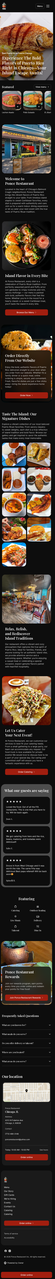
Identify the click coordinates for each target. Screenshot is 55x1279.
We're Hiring (10, 1198)
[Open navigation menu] (47, 6)
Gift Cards (9, 1195)
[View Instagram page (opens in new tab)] (9, 1250)
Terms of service (11, 1233)
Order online (27, 1157)
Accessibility (9, 1238)
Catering (8, 1210)
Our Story (8, 1191)
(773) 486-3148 (12, 1134)
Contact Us (9, 1206)
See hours (44, 1150)
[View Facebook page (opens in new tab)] (5, 1250)
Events (7, 1202)
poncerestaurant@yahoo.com (17, 1140)
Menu (40, 6)
